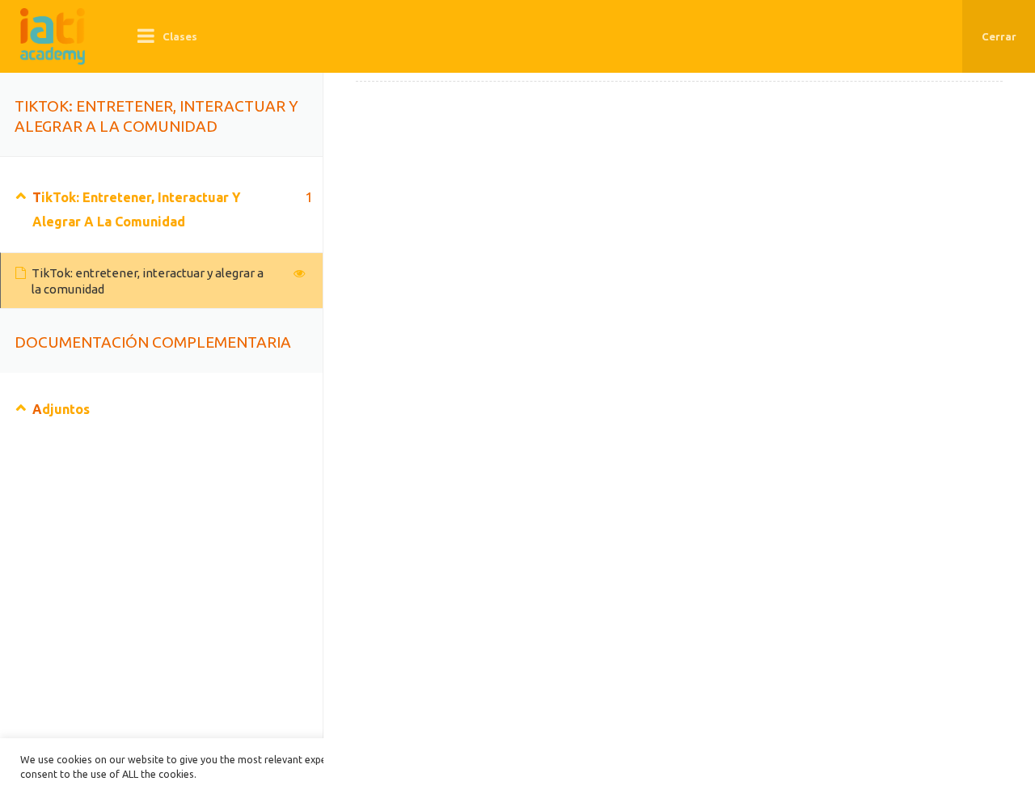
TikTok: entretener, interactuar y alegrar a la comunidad (148, 281)
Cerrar (999, 36)
